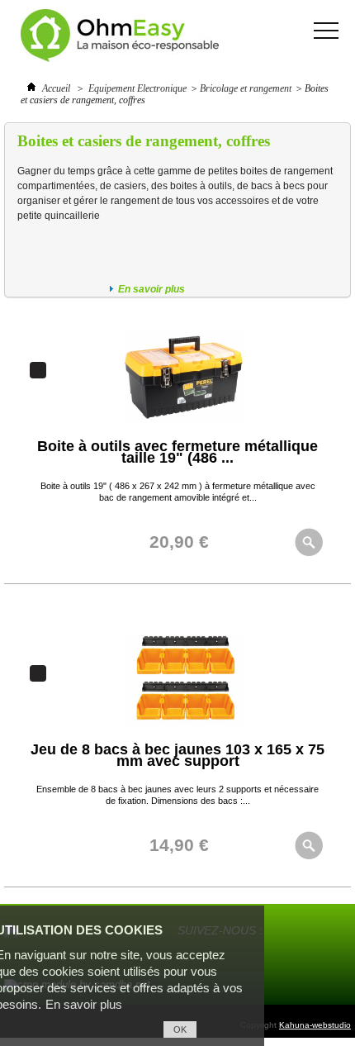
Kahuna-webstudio (315, 1024)
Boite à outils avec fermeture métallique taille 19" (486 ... (177, 452)
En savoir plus (151, 289)
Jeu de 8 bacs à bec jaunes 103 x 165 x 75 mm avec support (177, 755)
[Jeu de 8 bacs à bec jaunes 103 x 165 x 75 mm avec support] (184, 738)
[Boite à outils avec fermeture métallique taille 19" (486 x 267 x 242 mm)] (184, 435)
